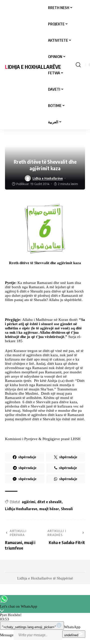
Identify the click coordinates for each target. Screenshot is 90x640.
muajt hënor (49, 509)
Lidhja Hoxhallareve (21, 509)
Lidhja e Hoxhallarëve (33, 67)
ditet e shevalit (49, 502)
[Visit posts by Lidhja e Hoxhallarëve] (28, 178)
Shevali (67, 509)
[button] (78, 64)
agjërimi (28, 502)
